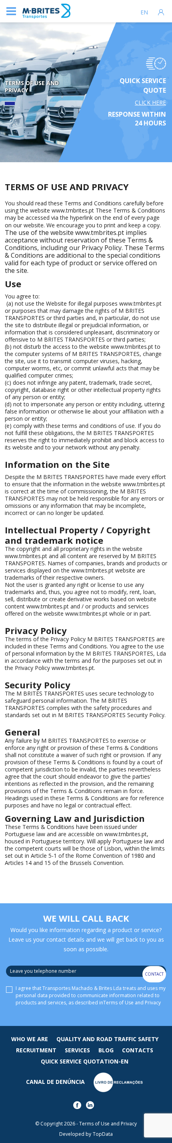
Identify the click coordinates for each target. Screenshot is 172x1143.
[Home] (46, 11)
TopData (103, 1134)
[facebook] (78, 1107)
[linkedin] (91, 1107)
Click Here (150, 102)
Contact (154, 974)
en (144, 12)
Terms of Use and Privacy (132, 1002)
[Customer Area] (161, 11)
